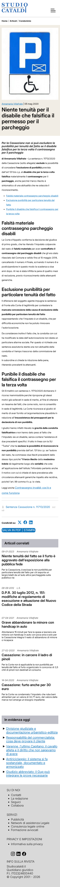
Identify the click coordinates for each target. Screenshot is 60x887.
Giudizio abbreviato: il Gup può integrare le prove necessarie (28, 773)
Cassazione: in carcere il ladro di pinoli (27, 657)
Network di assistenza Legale (30, 823)
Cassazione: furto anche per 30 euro (26, 687)
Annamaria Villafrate (12, 103)
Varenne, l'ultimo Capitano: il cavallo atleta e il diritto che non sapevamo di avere (31, 750)
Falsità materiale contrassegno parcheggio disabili (32, 195)
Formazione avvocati (24, 830)
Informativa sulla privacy (27, 844)
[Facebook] (25, 522)
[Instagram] (13, 854)
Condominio (25, 21)
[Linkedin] (31, 522)
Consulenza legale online (27, 826)
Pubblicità (17, 819)
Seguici (16, 802)
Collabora (17, 805)
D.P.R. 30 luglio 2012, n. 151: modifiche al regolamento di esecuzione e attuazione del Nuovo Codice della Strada (29, 599)
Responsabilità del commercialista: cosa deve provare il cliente (30, 739)
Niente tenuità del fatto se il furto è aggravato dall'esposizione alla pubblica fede (28, 560)
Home (5, 21)
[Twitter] (19, 522)
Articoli (13, 21)
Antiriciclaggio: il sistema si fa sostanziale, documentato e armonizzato (27, 762)
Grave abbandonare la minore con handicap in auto (28, 624)
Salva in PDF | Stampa (18, 530)
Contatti (16, 795)
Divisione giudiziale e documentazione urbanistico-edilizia (32, 730)
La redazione (19, 798)
